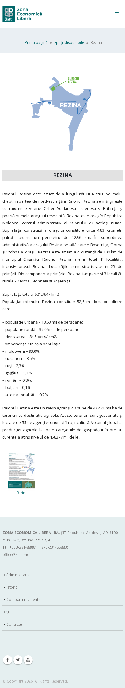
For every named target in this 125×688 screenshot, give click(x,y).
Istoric (11, 587)
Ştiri (9, 611)
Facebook (7, 659)
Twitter (17, 659)
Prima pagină (36, 42)
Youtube (28, 659)
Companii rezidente (23, 599)
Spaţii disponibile (69, 42)
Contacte (14, 624)
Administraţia (17, 574)
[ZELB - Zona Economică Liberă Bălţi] (22, 14)
